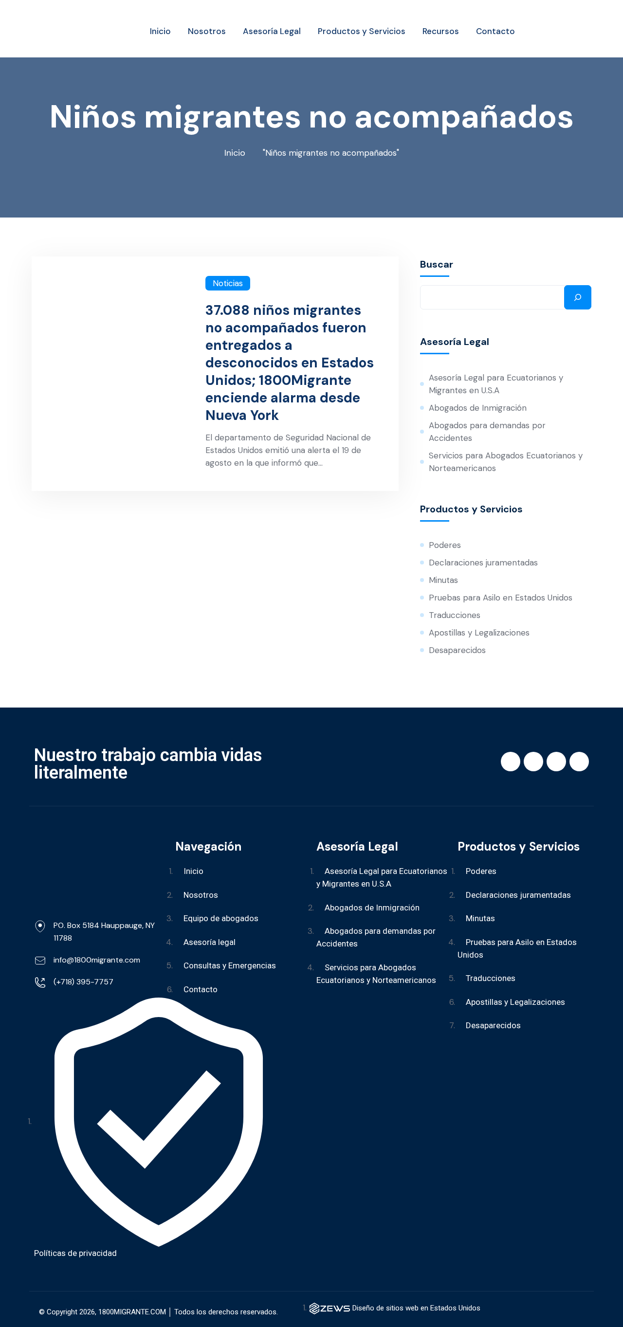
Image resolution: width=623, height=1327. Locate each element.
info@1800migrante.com (97, 960)
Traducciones (454, 615)
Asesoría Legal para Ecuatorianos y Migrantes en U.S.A (496, 384)
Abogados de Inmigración (478, 407)
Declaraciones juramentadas (483, 562)
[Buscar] (577, 297)
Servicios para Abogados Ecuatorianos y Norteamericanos (506, 461)
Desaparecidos (457, 650)
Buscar (436, 264)
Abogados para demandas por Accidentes (487, 431)
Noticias (228, 283)
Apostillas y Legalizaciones (479, 632)
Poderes (445, 545)
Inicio (234, 153)
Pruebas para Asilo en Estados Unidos (500, 597)
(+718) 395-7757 (83, 982)
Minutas (443, 580)
